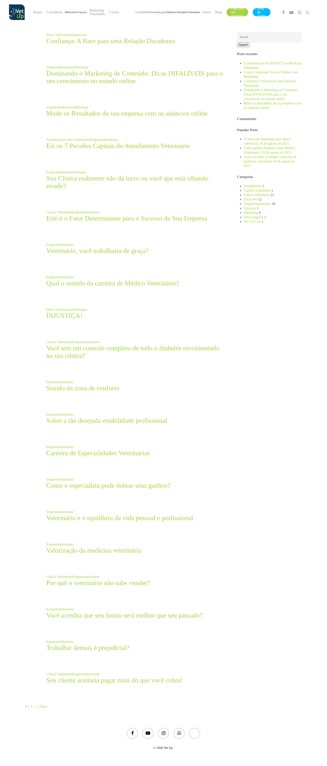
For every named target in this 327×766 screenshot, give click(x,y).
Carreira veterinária (257, 190)
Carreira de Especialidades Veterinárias (98, 453)
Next (43, 706)
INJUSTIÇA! (64, 315)
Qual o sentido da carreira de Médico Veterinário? (112, 283)
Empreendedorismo (73, 35)
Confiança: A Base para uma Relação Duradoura (110, 40)
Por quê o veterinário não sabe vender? (98, 582)
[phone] (194, 733)
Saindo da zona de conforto (82, 388)
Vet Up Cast (252, 221)
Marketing (81, 67)
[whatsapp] (307, 12)
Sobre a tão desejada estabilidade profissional (106, 420)
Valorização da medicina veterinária (93, 550)
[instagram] (299, 12)
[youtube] (291, 12)
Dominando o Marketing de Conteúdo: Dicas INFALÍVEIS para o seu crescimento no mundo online (134, 77)
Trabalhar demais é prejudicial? (87, 647)
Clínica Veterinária (78, 140)
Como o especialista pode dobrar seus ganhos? (108, 485)
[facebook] (283, 12)
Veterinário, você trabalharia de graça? (97, 250)
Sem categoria (253, 217)
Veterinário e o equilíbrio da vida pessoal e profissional (119, 517)
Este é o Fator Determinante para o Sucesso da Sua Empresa (126, 218)
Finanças (80, 172)
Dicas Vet (53, 35)
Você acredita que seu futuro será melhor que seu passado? (124, 615)
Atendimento (55, 140)
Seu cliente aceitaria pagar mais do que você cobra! (114, 680)
